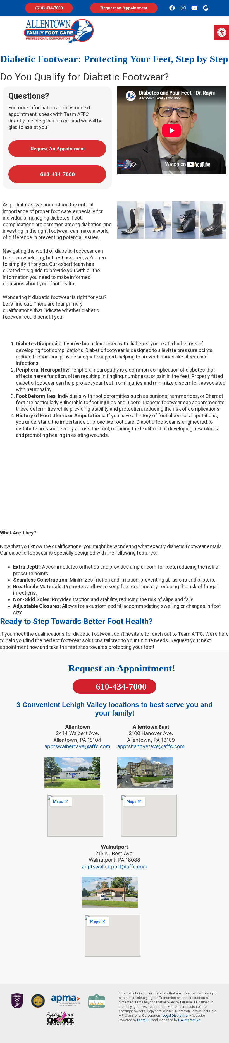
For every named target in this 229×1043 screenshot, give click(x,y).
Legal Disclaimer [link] (176, 1016)
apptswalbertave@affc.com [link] (77, 746)
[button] (170, 31)
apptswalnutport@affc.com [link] (114, 866)
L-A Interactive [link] (189, 1020)
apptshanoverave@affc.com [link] (151, 746)
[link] (221, 32)
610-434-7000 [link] (120, 686)
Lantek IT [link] (144, 1020)
